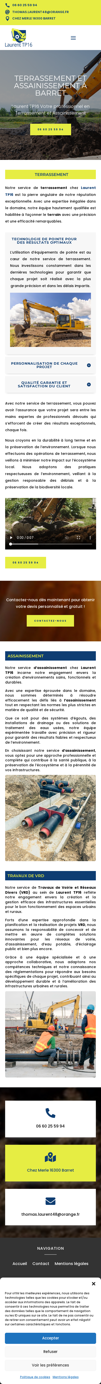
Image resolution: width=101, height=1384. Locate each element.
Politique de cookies (35, 1377)
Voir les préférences (50, 1365)
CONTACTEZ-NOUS (50, 621)
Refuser (50, 1351)
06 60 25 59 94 (51, 129)
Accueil (20, 1264)
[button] (93, 1283)
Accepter (50, 1338)
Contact (40, 1264)
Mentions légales (66, 1377)
